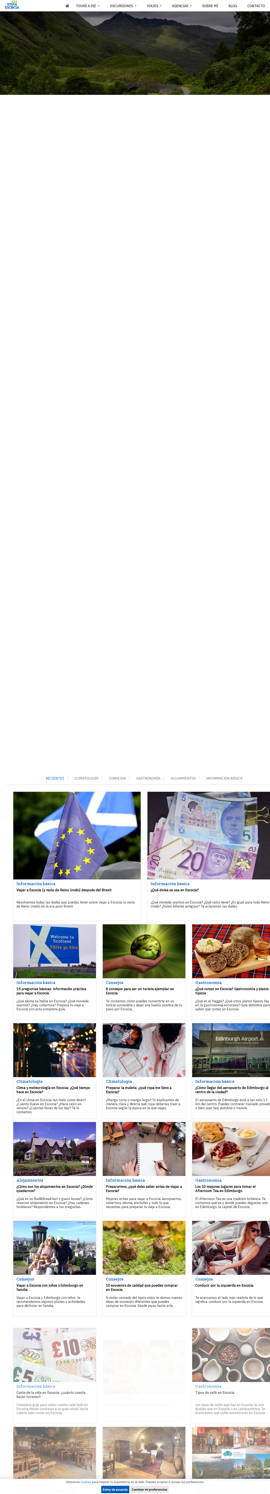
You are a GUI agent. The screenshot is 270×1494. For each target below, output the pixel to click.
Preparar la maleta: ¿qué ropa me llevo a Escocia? (138, 1089)
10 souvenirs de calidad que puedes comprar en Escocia (142, 1287)
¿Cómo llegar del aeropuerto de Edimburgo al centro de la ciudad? (232, 1089)
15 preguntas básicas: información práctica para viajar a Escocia (51, 991)
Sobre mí (210, 6)
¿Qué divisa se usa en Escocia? (175, 890)
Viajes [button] (153, 6)
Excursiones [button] (122, 6)
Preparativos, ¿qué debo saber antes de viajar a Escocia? (144, 1188)
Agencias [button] (180, 6)
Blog (232, 6)
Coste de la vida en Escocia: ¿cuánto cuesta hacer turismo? (50, 1386)
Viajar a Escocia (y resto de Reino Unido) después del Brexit (64, 890)
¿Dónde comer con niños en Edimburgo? (138, 1384)
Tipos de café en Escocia (214, 1384)
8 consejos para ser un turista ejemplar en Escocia (140, 991)
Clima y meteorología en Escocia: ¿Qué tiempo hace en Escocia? (53, 1089)
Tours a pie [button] (86, 6)
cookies (86, 1482)
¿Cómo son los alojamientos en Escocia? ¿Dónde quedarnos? (54, 1188)
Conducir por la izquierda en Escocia (224, 1285)
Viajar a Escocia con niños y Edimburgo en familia (49, 1287)
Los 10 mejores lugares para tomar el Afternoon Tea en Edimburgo (225, 1188)
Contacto (256, 6)
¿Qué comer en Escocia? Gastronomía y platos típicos (232, 991)
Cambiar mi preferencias (149, 1489)
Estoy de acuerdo (115, 1489)
